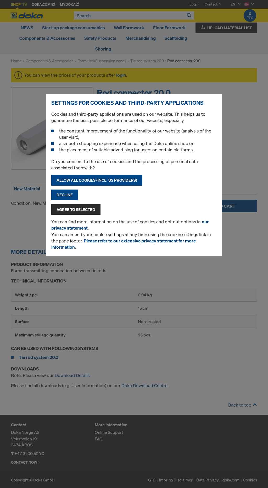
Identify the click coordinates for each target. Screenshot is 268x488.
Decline (65, 194)
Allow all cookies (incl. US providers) (97, 180)
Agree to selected (76, 209)
